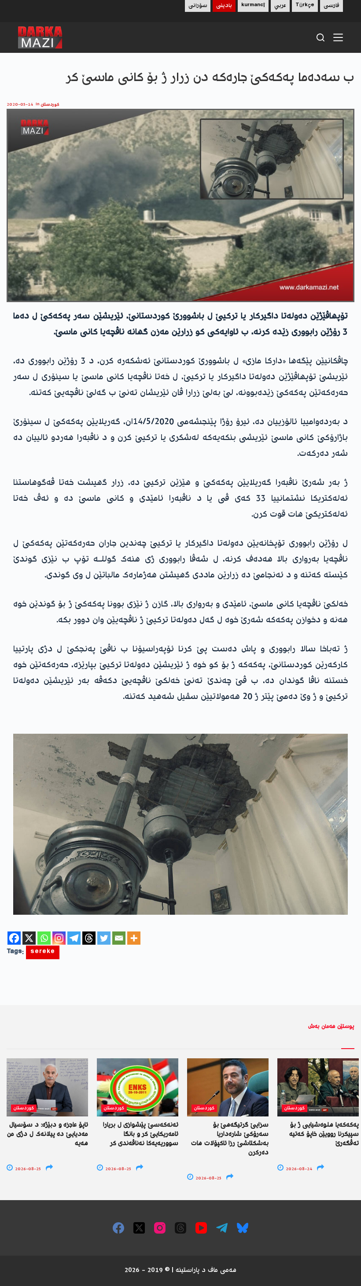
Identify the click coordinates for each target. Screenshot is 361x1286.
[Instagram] (59, 938)
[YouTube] (201, 1228)
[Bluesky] (242, 1228)
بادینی (224, 6)
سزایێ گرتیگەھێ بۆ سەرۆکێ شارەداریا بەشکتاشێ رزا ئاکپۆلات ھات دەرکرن (230, 1139)
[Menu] (338, 37)
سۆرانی (197, 6)
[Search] (320, 37)
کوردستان (50, 104)
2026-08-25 (27, 1169)
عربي (280, 6)
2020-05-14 (20, 104)
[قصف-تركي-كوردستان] (180, 824)
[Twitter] (104, 938)
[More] (133, 938)
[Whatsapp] (44, 938)
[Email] (118, 938)
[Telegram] (74, 938)
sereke (42, 952)
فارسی (331, 6)
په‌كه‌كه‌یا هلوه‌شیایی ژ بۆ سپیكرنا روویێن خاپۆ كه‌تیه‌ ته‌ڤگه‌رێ (324, 1134)
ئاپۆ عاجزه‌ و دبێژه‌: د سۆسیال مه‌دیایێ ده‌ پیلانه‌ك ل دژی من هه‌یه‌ (47, 1134)
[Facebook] (14, 938)
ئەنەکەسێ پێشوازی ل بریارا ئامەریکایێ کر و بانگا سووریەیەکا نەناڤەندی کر (140, 1134)
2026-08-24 (298, 1169)
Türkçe (304, 6)
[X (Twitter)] (139, 1228)
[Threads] (89, 938)
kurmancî (253, 6)
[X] (29, 938)
